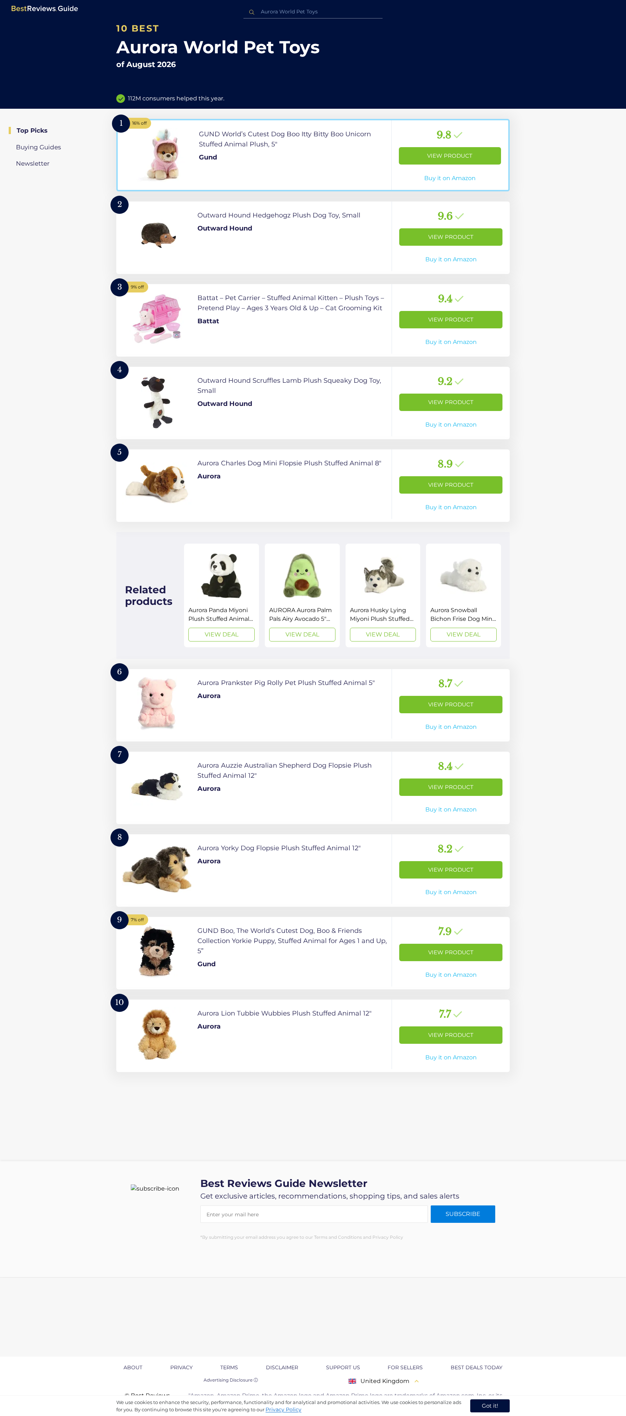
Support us (343, 1367)
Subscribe (463, 1214)
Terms (229, 1367)
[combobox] (313, 11)
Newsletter (33, 163)
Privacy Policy (283, 1409)
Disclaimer (282, 1367)
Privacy (181, 1367)
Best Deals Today (476, 1367)
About (133, 1367)
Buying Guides (38, 147)
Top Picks (32, 130)
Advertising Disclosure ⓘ (231, 1380)
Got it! (490, 1405)
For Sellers (405, 1367)
